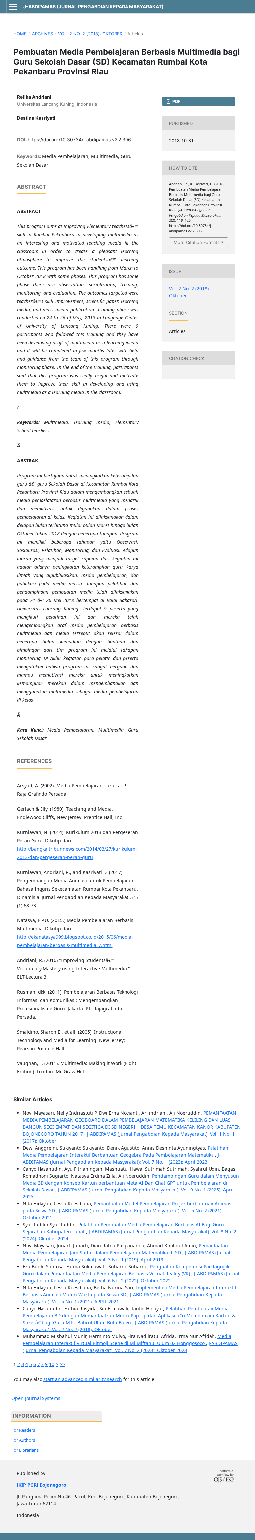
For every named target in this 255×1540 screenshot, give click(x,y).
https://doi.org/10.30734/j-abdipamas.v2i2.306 (79, 139)
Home (20, 33)
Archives (42, 33)
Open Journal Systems (35, 1398)
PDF (176, 101)
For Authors (23, 1440)
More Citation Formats (197, 242)
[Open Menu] (13, 6)
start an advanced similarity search (82, 1379)
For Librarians (25, 1450)
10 (51, 1364)
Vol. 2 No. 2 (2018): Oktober (90, 33)
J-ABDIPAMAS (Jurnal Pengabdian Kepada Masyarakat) (93, 6)
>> (62, 1364)
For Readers (23, 1430)
